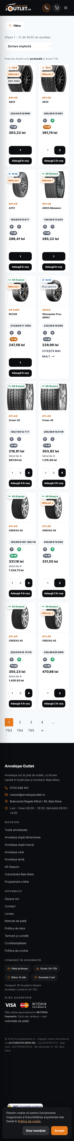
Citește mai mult (51, 353)
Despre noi (12, 899)
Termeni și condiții (16, 936)
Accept (59, 1130)
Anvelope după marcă (19, 845)
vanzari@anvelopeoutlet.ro (27, 794)
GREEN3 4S (16, 530)
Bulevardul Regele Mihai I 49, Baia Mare (36, 801)
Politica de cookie (16, 950)
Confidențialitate (15, 943)
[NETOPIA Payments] (39, 1005)
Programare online (17, 881)
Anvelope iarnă (14, 859)
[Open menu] (65, 8)
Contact (10, 906)
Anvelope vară (14, 852)
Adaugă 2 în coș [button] (53, 160)
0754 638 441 (19, 788)
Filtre (17, 26)
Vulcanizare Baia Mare (19, 874)
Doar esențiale (36, 1130)
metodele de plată (17, 1021)
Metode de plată (15, 921)
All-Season (12, 867)
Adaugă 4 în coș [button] (20, 483)
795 (31, 730)
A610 (12, 101)
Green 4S (14, 420)
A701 (12, 208)
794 (20, 730)
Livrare (9, 913)
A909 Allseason (51, 208)
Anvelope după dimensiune (22, 837)
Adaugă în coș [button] (20, 160)
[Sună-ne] (46, 8)
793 (9, 730)
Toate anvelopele (16, 830)
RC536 (13, 314)
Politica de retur (15, 928)
